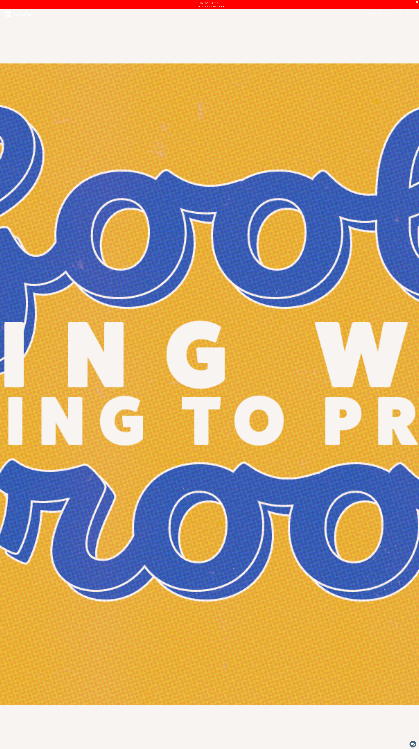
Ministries (370, 14)
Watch (389, 14)
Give (381, 14)
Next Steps (410, 14)
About (399, 14)
